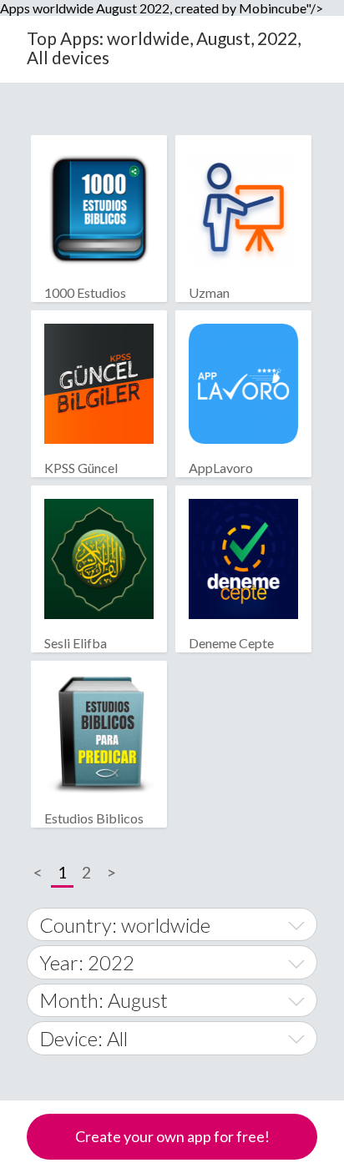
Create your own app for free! (172, 1136)
